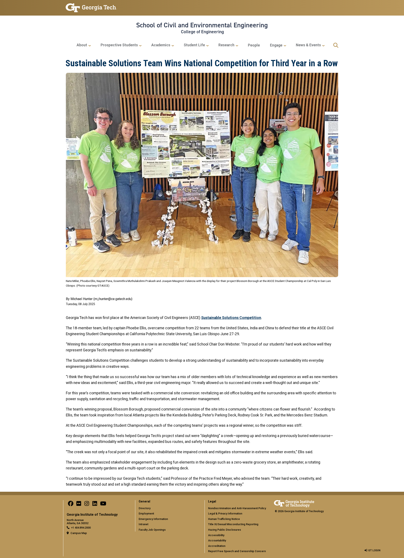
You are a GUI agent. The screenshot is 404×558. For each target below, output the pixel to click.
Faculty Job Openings (152, 529)
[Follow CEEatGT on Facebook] (70, 504)
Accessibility (216, 535)
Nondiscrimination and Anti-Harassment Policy (237, 508)
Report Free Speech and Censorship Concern (237, 551)
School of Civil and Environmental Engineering (202, 25)
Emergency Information (153, 519)
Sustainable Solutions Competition (231, 318)
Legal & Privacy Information (225, 513)
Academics (160, 45)
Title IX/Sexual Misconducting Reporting (233, 524)
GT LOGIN (374, 550)
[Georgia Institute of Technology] (91, 6)
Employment (146, 513)
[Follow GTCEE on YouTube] (103, 504)
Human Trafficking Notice (224, 519)
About (82, 45)
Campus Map (78, 533)
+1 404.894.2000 (81, 527)
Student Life (194, 45)
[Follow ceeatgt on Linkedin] (94, 504)
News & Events (308, 45)
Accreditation (216, 545)
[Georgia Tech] (294, 503)
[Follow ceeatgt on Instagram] (86, 504)
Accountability (217, 540)
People (254, 45)
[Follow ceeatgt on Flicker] (78, 504)
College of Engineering (202, 31)
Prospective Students (119, 45)
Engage (276, 45)
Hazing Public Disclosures (224, 529)
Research (226, 45)
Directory (144, 508)
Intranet (143, 524)
